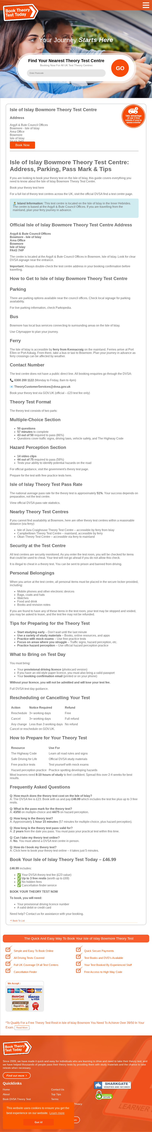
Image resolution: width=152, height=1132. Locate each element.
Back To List (19, 920)
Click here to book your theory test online (40, 850)
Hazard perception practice (29, 770)
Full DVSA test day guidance (29, 688)
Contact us (33, 913)
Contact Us (57, 1089)
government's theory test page (68, 469)
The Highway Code (110, 438)
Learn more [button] (57, 1113)
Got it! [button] (39, 1122)
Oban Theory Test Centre (33, 536)
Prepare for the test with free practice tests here (40, 475)
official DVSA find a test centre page (108, 194)
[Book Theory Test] (17, 1055)
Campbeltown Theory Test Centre (39, 533)
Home (6, 1089)
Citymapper (23, 331)
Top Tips (56, 1094)
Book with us (50, 799)
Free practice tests (23, 764)
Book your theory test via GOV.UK (32, 393)
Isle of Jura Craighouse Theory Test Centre (45, 530)
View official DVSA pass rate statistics (35, 502)
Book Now (22, 145)
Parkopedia (63, 307)
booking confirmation (107, 266)
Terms (54, 1099)
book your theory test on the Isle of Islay (61, 178)
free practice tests (74, 638)
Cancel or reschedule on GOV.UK (32, 728)
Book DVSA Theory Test (17, 1099)
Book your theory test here (27, 187)
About (6, 1094)
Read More (22, 1027)
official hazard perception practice (86, 645)
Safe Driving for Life (24, 759)
